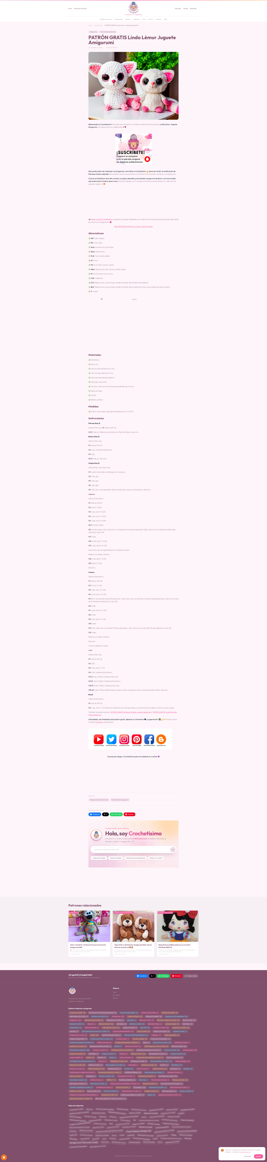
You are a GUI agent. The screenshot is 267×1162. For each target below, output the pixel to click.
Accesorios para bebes (128, 1012)
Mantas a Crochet (145, 1127)
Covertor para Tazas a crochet (101, 1039)
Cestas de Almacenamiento (117, 1113)
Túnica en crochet (169, 1091)
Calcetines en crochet (156, 1109)
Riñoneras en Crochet (98, 1083)
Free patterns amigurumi (108, 32)
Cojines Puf (73, 1135)
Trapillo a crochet (151, 1091)
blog (110, 1124)
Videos (151, 1095)
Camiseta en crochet (128, 1127)
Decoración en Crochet (145, 1135)
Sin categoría (139, 1087)
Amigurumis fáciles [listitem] (99, 858)
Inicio (70, 9)
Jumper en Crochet (100, 1124)
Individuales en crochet (138, 1109)
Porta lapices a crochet (126, 1076)
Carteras (74, 1031)
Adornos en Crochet (169, 1012)
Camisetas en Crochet (111, 1027)
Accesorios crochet (77, 1012)
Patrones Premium (80, 9)
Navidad (129, 1069)
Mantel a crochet (95, 1065)
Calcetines (187, 1024)
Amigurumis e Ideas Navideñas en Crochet (109, 1130)
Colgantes (156, 1035)
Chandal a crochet (179, 1031)
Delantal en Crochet (182, 1042)
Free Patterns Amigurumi (119, 800)
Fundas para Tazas (95, 1120)
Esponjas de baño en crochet (181, 1127)
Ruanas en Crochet (150, 1083)
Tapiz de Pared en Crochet (179, 1087)
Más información (245, 1152)
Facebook (96, 814)
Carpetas (136, 19)
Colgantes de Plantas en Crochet (171, 1139)
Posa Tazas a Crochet (78, 1080)
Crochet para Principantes (160, 1039)
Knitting (112, 1057)
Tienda (185, 9)
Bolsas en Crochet (150, 1113)
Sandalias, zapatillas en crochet (81, 1087)
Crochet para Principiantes (78, 1147)
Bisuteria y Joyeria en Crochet (168, 1020)
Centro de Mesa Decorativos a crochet (95, 1031)
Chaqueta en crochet (76, 1109)
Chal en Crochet (171, 1109)
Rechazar (248, 1156)
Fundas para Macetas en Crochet (148, 1050)
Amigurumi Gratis (106, 19)
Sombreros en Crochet (157, 1087)
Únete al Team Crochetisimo (101, 219)
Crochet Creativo (122, 1039)
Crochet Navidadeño (162, 1127)
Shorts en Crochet (122, 1087)
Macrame (102, 1061)
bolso (104, 1138)
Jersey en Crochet (178, 1054)
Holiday (123, 1054)
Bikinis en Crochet (146, 1020)
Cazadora (113, 1138)
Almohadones (118, 1016)
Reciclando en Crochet (78, 1083)
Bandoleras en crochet (115, 1020)
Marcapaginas (125, 1120)
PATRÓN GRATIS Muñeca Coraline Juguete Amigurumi (130, 712)
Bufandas (188, 1138)
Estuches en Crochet (132, 1046)
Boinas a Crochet (98, 1127)
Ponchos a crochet (106, 1076)
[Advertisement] (133, 774)
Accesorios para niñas (150, 1012)
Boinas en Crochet (77, 1024)
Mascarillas (133, 1065)
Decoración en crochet (162, 1042)
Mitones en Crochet (149, 1065)
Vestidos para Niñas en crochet (132, 1095)
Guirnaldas (93, 1054)
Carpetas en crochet (181, 1027)
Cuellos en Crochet (104, 1042)
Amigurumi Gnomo (135, 1016)
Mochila (163, 1065)
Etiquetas (193, 9)
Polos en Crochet (76, 1076)
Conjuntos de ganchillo (78, 1039)
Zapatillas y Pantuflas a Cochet (169, 1095)
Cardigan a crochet (160, 1027)
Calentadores (75, 1027)
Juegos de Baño (76, 1057)
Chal (143, 19)
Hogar (155, 1139)
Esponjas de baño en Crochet (100, 1046)
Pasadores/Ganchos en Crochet (110, 1072)
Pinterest (131, 814)
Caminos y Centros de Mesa (105, 1110)
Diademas (103, 1117)
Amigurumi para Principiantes (176, 1016)
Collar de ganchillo (171, 1035)
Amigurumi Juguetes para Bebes (80, 1123)
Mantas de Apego (182, 1061)
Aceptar (258, 1156)
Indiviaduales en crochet (157, 1054)
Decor (146, 1042)
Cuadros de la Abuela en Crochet (81, 1042)
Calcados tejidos (172, 1024)
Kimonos (101, 1057)
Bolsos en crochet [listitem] (156, 858)
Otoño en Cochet (143, 1069)
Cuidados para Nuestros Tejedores (127, 1042)
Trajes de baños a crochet (131, 1091)
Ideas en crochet (138, 1054)
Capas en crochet (129, 1027)
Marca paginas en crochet (115, 1065)
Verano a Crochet (186, 1091)
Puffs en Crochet (96, 1080)
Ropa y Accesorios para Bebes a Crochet (125, 1083)
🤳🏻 (162, 719)
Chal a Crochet (143, 1031)
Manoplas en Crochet (138, 1061)
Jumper (90, 1057)
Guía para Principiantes (157, 1117)
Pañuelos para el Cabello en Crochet (82, 1072)
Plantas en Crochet (174, 1072)
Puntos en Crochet (180, 1080)
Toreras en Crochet (111, 1091)
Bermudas (131, 1020)
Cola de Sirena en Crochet (111, 1035)
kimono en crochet (86, 1135)
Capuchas (144, 1027)
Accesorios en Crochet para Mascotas (102, 1012)
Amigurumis (119, 19)
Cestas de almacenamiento (123, 1031)
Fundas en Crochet (100, 1050)
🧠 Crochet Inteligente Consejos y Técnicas (110, 1098)
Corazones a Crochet (122, 1123)
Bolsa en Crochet (106, 1024)
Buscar (115, 998)
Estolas (118, 1046)
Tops (165, 19)
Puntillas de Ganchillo (127, 1080)
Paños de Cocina (159, 1069)
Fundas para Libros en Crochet (122, 1050)
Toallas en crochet (76, 1091)
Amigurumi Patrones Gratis (99, 800)
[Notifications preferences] (4, 1157)
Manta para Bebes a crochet (160, 1061)
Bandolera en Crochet (168, 1113)
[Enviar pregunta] (173, 849)
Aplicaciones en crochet (94, 1020)
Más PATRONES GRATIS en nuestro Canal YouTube (133, 227)
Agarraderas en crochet (78, 1016)
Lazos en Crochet (126, 1057)
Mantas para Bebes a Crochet (164, 1131)
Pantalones (174, 1069)
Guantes (181, 1113)
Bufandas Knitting (154, 1024)
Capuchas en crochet (172, 1142)
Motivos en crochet (77, 1069)
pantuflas (188, 1069)
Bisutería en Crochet (98, 1113)
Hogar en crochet (108, 1054)
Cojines (94, 1035)
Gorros (150, 19)
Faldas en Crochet (138, 1124)
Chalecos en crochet (161, 1031)
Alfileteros (113, 1117)
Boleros (91, 1024)
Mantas (158, 19)
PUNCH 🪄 (111, 1080)
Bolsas (128, 19)
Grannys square (189, 1050)
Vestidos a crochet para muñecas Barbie (83, 1095)
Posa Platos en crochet (167, 1076)
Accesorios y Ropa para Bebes (187, 1131)
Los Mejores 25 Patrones (169, 1120)
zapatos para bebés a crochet (80, 1098)
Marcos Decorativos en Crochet (79, 1127)
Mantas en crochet (77, 1065)
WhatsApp (117, 814)
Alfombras (131, 1135)
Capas (122, 1135)
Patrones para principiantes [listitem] (135, 858)
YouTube (99, 722)
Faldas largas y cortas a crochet (156, 1046)
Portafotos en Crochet (147, 1076)
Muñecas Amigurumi (96, 1069)
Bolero (114, 1135)
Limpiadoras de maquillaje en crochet (149, 1057)
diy (134, 1120)
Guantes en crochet (77, 1054)
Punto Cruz (143, 1080)
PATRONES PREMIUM (133, 1072)
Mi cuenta (116, 995)
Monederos (176, 1065)
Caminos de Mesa (91, 1027)
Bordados (121, 1024)
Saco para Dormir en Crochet (171, 1083)
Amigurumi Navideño (153, 1016)
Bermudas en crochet (119, 1142)
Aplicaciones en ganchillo (78, 1120)
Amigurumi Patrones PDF (171, 1123)
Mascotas (96, 1138)
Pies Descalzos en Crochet (154, 1072)
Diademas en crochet (78, 1046)
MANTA (144, 1116)
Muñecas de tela (114, 1069)
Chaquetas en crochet (78, 1035)
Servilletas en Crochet (104, 1087)
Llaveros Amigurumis (174, 1057)
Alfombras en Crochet (100, 1016)
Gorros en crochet (171, 1050)
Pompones (90, 1076)
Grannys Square (134, 1142)
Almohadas (73, 1139)
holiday (173, 1135)
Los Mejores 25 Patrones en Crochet (82, 1061)
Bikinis (160, 1142)
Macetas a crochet (153, 1124)
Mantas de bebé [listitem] (115, 858)
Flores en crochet (179, 1046)
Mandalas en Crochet (119, 1061)
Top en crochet (94, 1091)
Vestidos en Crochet (109, 1095)
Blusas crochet (189, 1020)
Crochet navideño (140, 1039)
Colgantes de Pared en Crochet (149, 1120)
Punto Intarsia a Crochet (160, 1080)
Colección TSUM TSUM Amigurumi (135, 1035)
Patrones (178, 9)
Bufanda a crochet (137, 1024)
